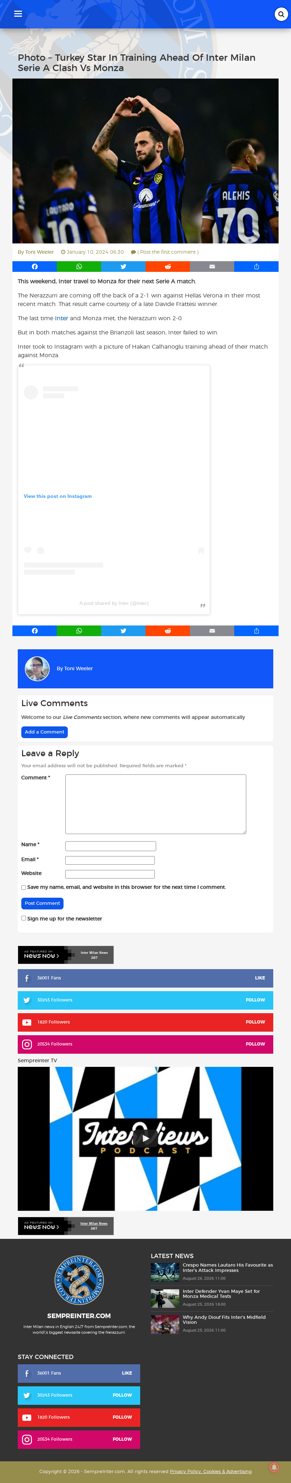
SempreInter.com (79, 1316)
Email (30, 859)
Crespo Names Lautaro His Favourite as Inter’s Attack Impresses (228, 1268)
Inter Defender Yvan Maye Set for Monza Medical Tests (221, 1294)
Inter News (94, 953)
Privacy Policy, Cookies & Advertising (211, 1471)
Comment (35, 777)
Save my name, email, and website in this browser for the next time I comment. (126, 887)
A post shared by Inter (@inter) (114, 603)
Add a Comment (44, 732)
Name (30, 844)
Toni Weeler (39, 252)
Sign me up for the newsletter (64, 919)
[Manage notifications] (274, 1467)
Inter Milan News (94, 1223)
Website (31, 873)
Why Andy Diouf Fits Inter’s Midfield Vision (224, 1320)
